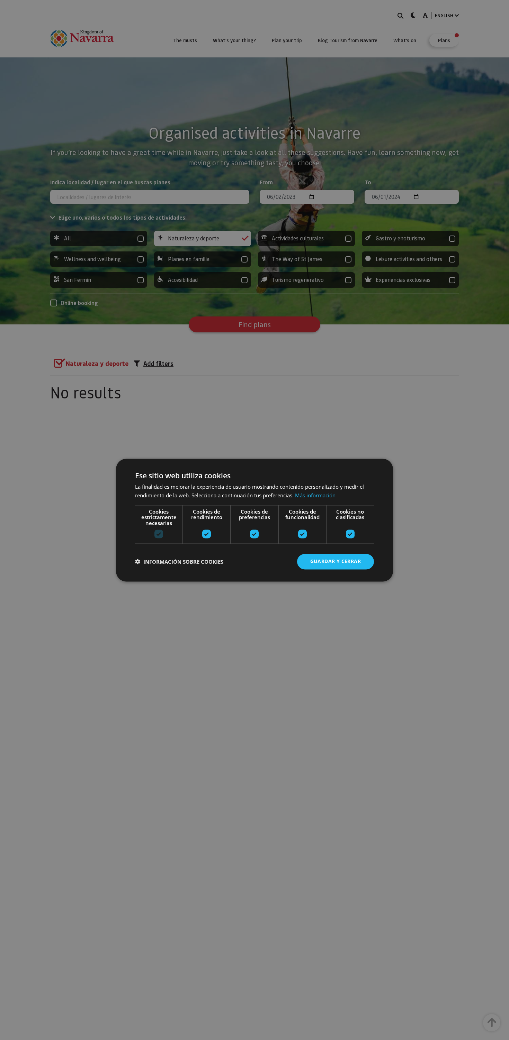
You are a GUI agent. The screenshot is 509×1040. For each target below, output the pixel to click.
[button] (179, 562)
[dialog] (254, 520)
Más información (315, 495)
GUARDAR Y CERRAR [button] (335, 561)
